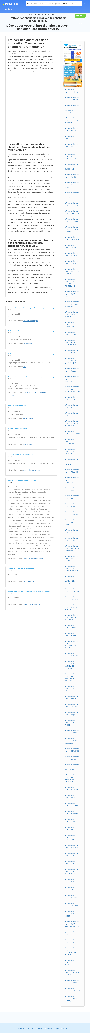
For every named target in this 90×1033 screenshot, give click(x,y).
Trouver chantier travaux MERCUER (72, 758)
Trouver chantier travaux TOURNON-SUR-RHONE (72, 120)
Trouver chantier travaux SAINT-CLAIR (72, 862)
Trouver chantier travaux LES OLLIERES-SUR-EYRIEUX (72, 951)
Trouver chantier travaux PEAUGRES (72, 398)
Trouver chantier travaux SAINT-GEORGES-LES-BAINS (72, 389)
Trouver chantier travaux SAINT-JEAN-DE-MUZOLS (72, 271)
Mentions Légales (53, 1028)
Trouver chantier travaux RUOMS (72, 351)
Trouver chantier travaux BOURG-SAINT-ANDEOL (72, 156)
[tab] (31, 308)
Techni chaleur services (31, 470)
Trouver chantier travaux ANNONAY (72, 90)
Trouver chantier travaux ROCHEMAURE (72, 379)
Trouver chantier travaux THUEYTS (72, 705)
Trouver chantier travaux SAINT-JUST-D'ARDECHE (72, 548)
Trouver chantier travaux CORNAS (72, 333)
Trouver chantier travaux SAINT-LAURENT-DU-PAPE (72, 568)
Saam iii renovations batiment (34, 558)
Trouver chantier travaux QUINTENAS (72, 590)
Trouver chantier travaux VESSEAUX (72, 513)
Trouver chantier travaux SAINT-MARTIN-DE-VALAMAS (72, 677)
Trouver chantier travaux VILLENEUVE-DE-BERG (72, 229)
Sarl (24, 367)
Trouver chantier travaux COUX (72, 489)
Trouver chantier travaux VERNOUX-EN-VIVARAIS (72, 423)
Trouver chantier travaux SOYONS (72, 406)
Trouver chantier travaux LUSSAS (72, 888)
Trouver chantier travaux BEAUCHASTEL (72, 480)
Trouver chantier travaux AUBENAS (72, 99)
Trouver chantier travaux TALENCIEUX (72, 989)
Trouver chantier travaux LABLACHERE (72, 441)
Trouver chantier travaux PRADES (72, 796)
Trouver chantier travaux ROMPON (72, 846)
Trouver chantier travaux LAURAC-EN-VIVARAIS (72, 998)
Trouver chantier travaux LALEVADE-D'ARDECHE (72, 741)
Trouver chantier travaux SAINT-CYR (72, 655)
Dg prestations (28, 581)
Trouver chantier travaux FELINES (72, 539)
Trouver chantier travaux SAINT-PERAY (72, 146)
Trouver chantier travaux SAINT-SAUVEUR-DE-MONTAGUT (72, 778)
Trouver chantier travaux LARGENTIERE (72, 461)
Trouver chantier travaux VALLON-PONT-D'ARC (72, 314)
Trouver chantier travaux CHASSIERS (72, 854)
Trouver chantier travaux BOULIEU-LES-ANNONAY (72, 360)
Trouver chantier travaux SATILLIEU (72, 497)
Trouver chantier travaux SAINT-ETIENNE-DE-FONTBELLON (72, 282)
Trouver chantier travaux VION (72, 941)
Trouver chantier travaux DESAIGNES (72, 750)
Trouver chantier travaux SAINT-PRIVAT (72, 522)
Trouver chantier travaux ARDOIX (72, 828)
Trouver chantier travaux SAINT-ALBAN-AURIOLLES (72, 871)
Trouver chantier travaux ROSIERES (72, 812)
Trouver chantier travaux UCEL (72, 414)
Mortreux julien (28, 444)
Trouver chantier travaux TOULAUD (72, 471)
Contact (65, 1028)
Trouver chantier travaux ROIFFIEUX (72, 254)
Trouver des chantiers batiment (42, 14)
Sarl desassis (28, 344)
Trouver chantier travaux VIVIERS (72, 176)
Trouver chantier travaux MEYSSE (72, 626)
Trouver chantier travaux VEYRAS (72, 531)
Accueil (24, 14)
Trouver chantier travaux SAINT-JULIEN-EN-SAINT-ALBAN (72, 644)
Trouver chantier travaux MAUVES (72, 732)
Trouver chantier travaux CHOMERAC (72, 238)
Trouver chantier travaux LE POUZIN (72, 204)
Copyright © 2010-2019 (26, 1028)
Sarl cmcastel (28, 418)
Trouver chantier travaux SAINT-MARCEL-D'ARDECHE (72, 324)
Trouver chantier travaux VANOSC (72, 896)
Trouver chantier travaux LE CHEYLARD (72, 195)
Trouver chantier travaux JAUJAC (72, 713)
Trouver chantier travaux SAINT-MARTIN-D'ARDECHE (72, 924)
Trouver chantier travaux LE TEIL (72, 137)
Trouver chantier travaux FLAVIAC (72, 820)
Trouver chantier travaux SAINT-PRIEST (72, 688)
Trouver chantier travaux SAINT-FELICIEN (72, 722)
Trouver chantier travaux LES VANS (72, 220)
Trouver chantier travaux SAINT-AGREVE (72, 294)
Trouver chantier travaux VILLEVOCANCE (72, 767)
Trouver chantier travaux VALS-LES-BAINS (72, 185)
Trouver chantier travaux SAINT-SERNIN (72, 558)
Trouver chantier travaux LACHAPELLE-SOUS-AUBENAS (72, 579)
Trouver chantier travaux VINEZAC (72, 697)
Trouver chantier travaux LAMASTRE (72, 262)
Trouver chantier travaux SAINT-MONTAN (72, 451)
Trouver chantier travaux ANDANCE (72, 788)
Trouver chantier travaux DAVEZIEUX (72, 212)
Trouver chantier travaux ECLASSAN (72, 904)
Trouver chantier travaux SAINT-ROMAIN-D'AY (72, 837)
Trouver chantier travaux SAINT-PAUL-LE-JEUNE (72, 972)
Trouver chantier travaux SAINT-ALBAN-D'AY (72, 617)
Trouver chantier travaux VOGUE (72, 933)
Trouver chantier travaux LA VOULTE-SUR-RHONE (72, 166)
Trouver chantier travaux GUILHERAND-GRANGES (72, 109)
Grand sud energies (30, 321)
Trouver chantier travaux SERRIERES (72, 804)
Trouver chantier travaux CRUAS (72, 246)
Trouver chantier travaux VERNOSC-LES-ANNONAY (72, 342)
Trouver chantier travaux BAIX (72, 880)
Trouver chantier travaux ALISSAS (72, 634)
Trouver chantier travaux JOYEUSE (72, 505)
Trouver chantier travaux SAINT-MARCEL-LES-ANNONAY (72, 664)
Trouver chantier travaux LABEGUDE (72, 598)
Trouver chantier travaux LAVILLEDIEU (72, 432)
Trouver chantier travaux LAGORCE (72, 982)
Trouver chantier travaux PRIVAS (72, 129)
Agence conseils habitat (31, 604)
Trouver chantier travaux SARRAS (72, 370)
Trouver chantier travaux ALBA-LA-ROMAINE (72, 607)
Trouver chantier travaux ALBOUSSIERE (72, 962)
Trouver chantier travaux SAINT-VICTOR (72, 913)
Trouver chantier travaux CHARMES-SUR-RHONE (72, 304)
